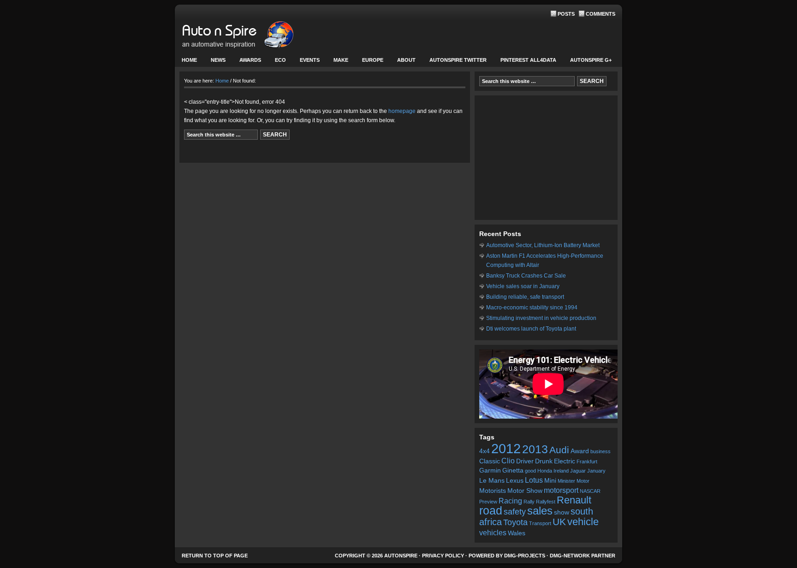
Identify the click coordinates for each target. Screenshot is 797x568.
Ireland (561, 470)
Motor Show (524, 490)
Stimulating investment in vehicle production (541, 318)
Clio (508, 460)
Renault (574, 500)
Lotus (534, 480)
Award (580, 451)
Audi (559, 449)
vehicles (492, 532)
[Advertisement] (546, 157)
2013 (535, 449)
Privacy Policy (443, 555)
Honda (544, 470)
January (596, 470)
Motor (583, 481)
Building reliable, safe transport (525, 297)
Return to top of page (215, 555)
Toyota (515, 522)
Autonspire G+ (591, 60)
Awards (250, 60)
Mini (550, 480)
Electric (564, 461)
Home (189, 60)
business (600, 451)
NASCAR (590, 491)
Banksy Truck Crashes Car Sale (526, 275)
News (215, 62)
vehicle (583, 521)
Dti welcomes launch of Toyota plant (531, 328)
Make (337, 62)
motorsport (561, 490)
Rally (529, 501)
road (490, 510)
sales (540, 511)
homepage (402, 111)
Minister (566, 481)
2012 (506, 448)
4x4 (484, 451)
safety (515, 511)
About (403, 62)
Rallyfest (545, 501)
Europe (369, 62)
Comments (600, 14)
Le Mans (492, 480)
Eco (280, 60)
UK (559, 521)
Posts (566, 14)
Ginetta (512, 470)
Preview (488, 501)
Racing (510, 501)
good (530, 470)
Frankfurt (587, 461)
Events (306, 62)
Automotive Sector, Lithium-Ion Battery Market (543, 245)
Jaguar (578, 470)
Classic (489, 461)
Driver (525, 461)
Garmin (490, 470)
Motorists (492, 490)
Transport (540, 523)
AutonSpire (267, 37)
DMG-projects (524, 555)
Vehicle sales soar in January (522, 286)
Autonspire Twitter (458, 60)
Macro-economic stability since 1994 (531, 307)
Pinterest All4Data (528, 60)
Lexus (514, 480)
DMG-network (570, 555)
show (561, 512)
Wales (516, 533)
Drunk (544, 461)
